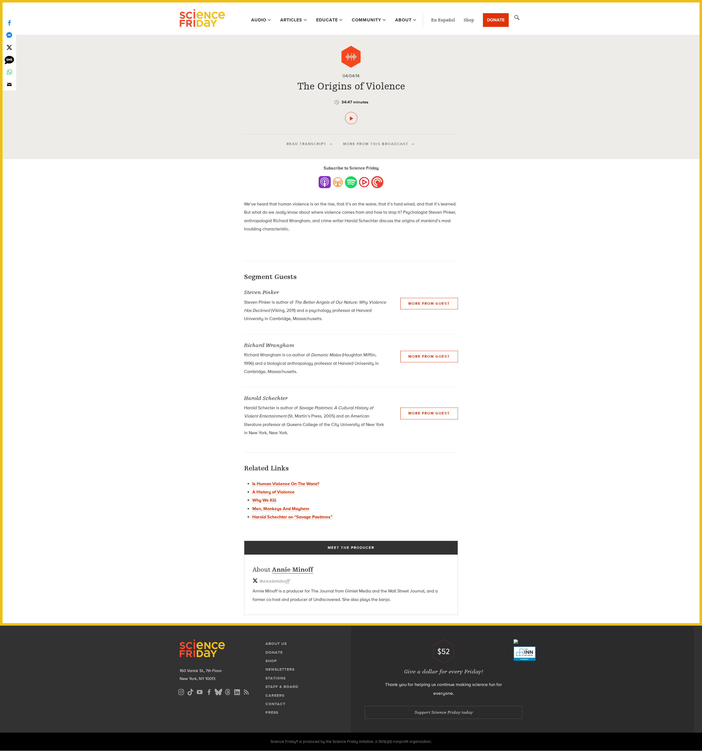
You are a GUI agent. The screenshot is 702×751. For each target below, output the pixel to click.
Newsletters (280, 669)
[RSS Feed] (246, 691)
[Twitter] (9, 47)
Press (271, 712)
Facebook (9, 22)
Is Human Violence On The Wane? (285, 483)
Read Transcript (307, 144)
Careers (274, 695)
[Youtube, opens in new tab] (200, 691)
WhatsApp (9, 72)
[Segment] (351, 57)
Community (366, 19)
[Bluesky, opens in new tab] (218, 691)
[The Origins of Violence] (351, 118)
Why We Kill (264, 500)
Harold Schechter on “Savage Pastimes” (292, 517)
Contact (275, 704)
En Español (443, 20)
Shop (469, 20)
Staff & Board (281, 686)
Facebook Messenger (9, 35)
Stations (275, 678)
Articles (291, 19)
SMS (9, 59)
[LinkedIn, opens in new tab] (237, 691)
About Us (276, 643)
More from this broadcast (376, 144)
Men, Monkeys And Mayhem (280, 508)
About (403, 19)
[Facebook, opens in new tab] (209, 691)
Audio (258, 19)
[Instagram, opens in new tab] (181, 691)
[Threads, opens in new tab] (227, 691)
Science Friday (202, 18)
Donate (496, 19)
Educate (327, 19)
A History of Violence (273, 492)
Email (9, 84)
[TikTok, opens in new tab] (190, 691)
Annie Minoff (292, 569)
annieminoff (274, 581)
